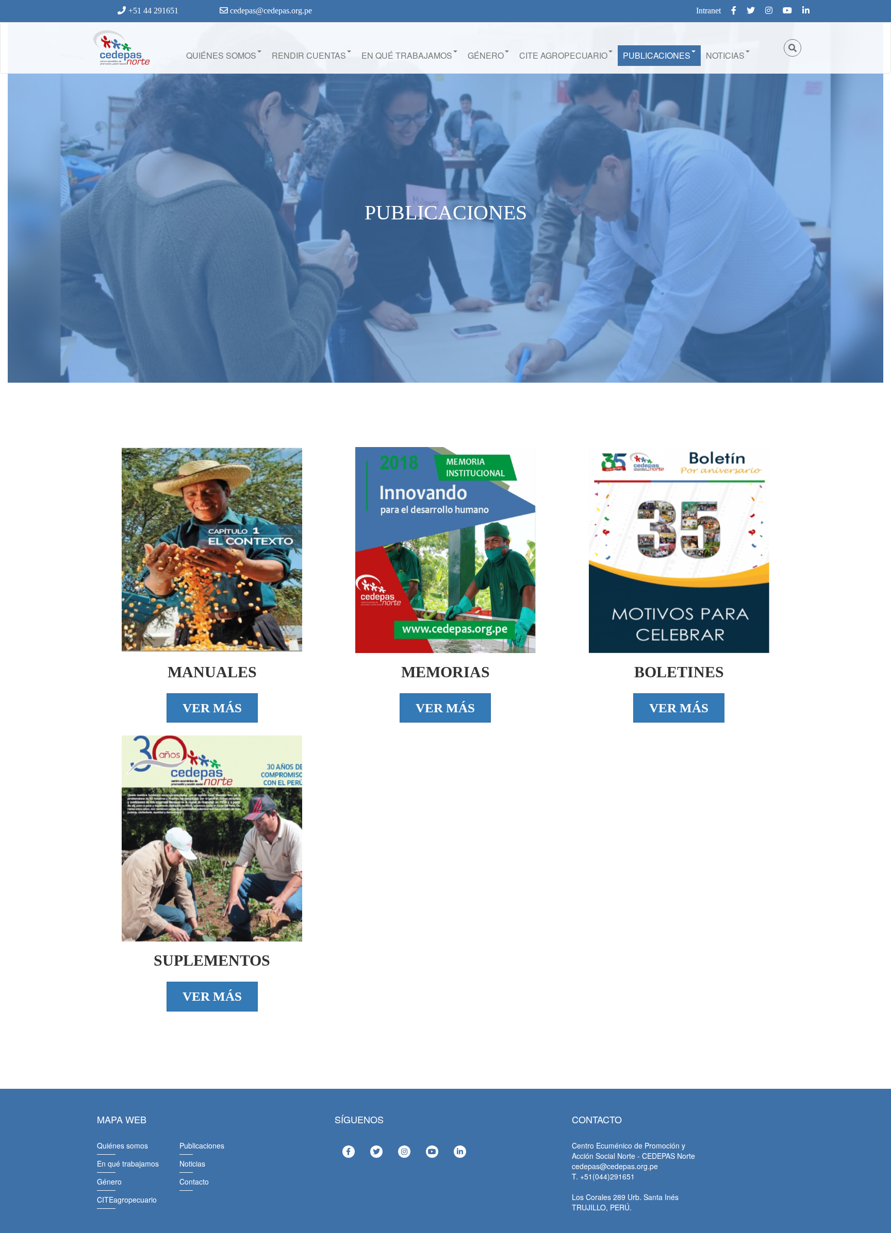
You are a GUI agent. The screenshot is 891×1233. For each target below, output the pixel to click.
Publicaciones (656, 55)
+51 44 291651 (153, 10)
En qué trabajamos (406, 55)
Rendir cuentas (309, 55)
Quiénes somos (221, 55)
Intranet (708, 10)
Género (486, 55)
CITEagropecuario (127, 1199)
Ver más (212, 708)
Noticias (725, 55)
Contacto (194, 1181)
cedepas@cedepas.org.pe (270, 10)
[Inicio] (121, 48)
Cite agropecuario (563, 55)
